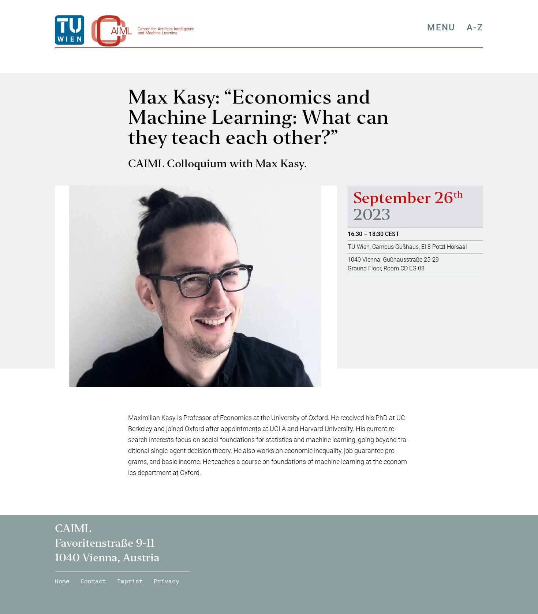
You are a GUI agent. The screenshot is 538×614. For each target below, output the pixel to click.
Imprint (130, 581)
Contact (93, 581)
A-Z (475, 27)
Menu (441, 27)
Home (62, 581)
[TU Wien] (70, 30)
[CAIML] (143, 30)
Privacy (166, 581)
